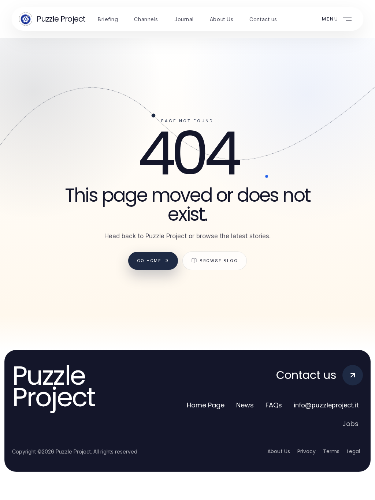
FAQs (274, 405)
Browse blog (219, 260)
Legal (353, 451)
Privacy (306, 451)
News (245, 405)
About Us (278, 451)
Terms (331, 451)
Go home (149, 260)
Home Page (205, 405)
